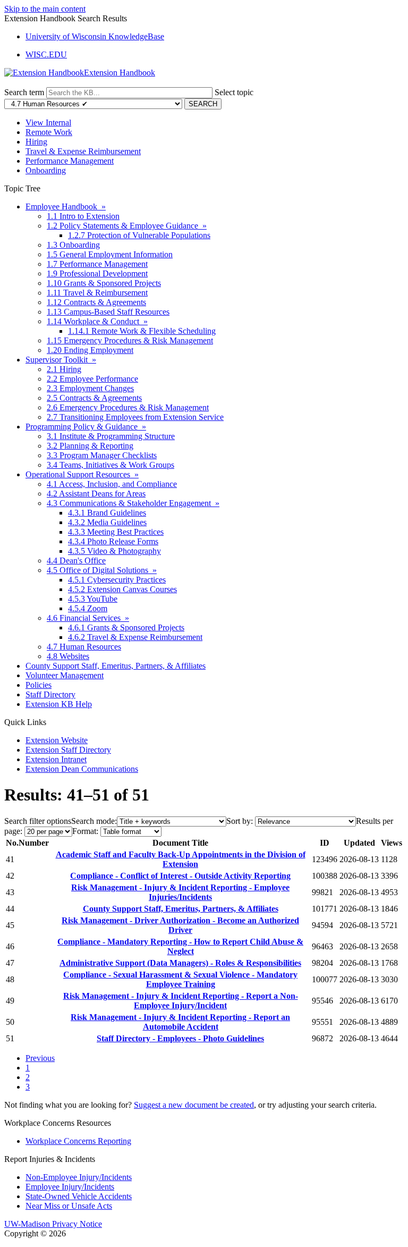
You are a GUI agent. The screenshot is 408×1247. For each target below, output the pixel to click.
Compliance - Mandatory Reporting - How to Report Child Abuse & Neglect (180, 946)
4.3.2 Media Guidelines (107, 522)
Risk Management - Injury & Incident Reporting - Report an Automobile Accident (180, 1022)
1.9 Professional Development (97, 273)
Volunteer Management (65, 675)
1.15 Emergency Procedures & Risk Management (130, 340)
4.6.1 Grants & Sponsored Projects (126, 627)
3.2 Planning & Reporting (90, 445)
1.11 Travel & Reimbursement (97, 292)
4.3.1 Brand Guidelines (107, 512)
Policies (39, 684)
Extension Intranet (56, 759)
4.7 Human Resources (84, 646)
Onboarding (46, 170)
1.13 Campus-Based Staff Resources (108, 311)
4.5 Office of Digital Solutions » (102, 570)
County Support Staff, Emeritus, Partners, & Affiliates (116, 665)
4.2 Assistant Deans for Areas (96, 493)
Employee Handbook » (66, 206)
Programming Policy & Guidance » (86, 426)
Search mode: (94, 820)
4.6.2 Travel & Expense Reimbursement (135, 637)
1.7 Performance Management (97, 263)
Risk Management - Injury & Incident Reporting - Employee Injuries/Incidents (180, 892)
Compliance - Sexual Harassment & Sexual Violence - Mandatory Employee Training (180, 979)
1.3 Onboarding (73, 244)
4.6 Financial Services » (88, 617)
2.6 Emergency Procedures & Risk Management (128, 407)
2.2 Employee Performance (92, 378)
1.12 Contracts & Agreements (96, 302)
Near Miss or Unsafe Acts (69, 1205)
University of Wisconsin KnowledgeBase (95, 36)
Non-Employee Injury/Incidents (79, 1177)
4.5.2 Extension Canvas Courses (122, 589)
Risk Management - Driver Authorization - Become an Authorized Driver (180, 925)
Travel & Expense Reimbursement (83, 151)
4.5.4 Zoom (87, 608)
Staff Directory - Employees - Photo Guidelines (180, 1038)
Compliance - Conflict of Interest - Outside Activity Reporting (180, 875)
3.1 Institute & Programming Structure (111, 436)
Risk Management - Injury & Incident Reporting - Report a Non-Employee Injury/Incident (180, 1000)
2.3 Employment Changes (90, 388)
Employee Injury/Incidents (70, 1186)
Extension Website (57, 740)
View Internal (48, 122)
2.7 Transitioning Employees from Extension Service (135, 417)
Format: (85, 831)
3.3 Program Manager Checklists (102, 455)
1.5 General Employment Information (110, 254)
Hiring (36, 141)
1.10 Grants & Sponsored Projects (104, 283)
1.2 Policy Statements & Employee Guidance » (127, 225)
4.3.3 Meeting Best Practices (116, 531)
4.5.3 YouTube (92, 598)
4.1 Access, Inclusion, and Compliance (112, 483)
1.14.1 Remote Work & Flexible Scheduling (142, 330)
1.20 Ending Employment (90, 350)
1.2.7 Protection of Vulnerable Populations (139, 235)
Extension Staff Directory (68, 749)
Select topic (234, 92)
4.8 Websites (68, 656)
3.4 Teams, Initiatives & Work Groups (110, 464)
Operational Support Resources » (82, 474)
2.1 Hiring (64, 369)
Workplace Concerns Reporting (78, 1140)
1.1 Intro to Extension (83, 216)
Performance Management (70, 160)
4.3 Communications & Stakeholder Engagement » (133, 503)
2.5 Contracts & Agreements (94, 397)
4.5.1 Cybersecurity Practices (117, 579)
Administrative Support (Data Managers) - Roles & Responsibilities (180, 962)
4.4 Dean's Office (76, 560)
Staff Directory (50, 694)
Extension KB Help (59, 704)
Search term (24, 92)
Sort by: (239, 820)
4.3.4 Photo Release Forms (113, 541)
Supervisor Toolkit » (61, 359)
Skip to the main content (45, 8)
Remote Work (49, 132)
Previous (40, 1058)
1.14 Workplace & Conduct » (97, 321)
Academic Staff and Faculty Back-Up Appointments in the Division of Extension (180, 859)
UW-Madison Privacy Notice (53, 1223)
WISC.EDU (46, 54)
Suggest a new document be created (194, 1104)
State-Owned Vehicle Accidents (79, 1196)
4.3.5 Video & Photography (114, 550)
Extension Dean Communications (82, 768)
